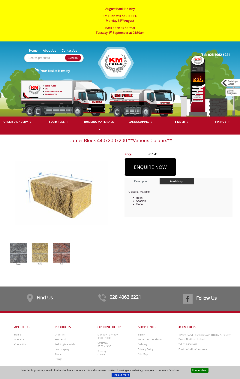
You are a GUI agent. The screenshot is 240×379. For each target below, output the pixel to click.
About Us (49, 50)
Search (73, 57)
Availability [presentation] (176, 181)
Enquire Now (150, 167)
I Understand (199, 370)
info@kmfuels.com (196, 349)
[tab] (141, 181)
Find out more (121, 374)
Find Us (45, 297)
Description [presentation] (141, 181)
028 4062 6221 (125, 297)
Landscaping (62, 349)
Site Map (143, 354)
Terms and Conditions (150, 339)
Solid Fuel (60, 339)
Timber (59, 354)
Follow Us (206, 298)
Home (33, 50)
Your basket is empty (55, 71)
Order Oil (60, 334)
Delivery (142, 344)
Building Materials (65, 344)
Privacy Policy (145, 349)
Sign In (142, 334)
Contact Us (69, 50)
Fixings (58, 359)
